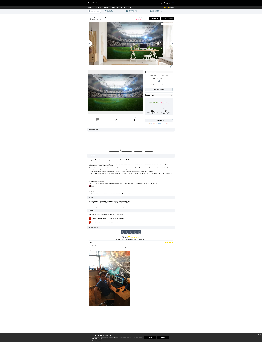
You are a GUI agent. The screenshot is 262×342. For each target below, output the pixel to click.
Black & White (154, 84)
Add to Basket (159, 120)
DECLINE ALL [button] (163, 337)
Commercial (115, 7)
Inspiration (124, 7)
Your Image (106, 7)
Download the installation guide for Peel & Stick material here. (107, 222)
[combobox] (258, 334)
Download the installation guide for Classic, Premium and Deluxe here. (108, 218)
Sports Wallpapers (114, 150)
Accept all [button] (150, 337)
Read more (99, 338)
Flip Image (164, 84)
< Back (173, 14)
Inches (163, 80)
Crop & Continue (159, 89)
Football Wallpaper (127, 150)
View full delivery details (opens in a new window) (100, 205)
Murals (90, 7)
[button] (117, 340)
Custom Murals (149, 150)
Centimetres (153, 80)
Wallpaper (97, 7)
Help (131, 7)
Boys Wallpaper (138, 150)
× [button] (260, 334)
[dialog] (131, 337)
